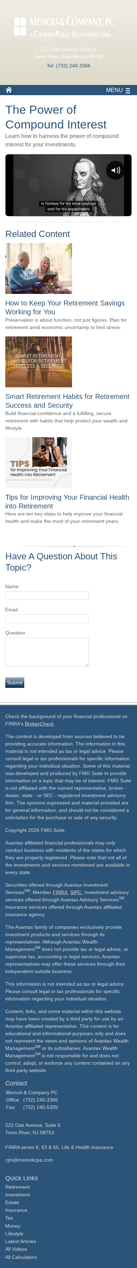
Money (12, 1226)
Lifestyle (14, 1233)
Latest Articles (20, 1241)
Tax (9, 1218)
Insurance (16, 1210)
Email (11, 609)
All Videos (16, 1249)
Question (15, 633)
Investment (17, 1194)
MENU (114, 90)
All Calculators (21, 1257)
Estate (12, 1202)
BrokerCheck (39, 724)
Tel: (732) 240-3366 (69, 65)
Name (12, 586)
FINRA (60, 892)
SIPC (75, 892)
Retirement (17, 1187)
